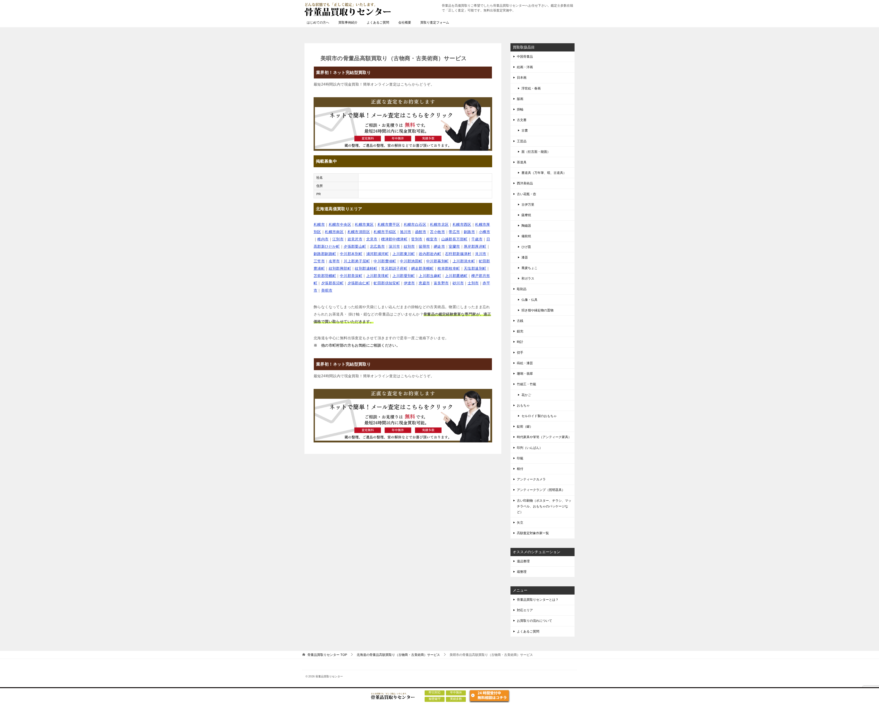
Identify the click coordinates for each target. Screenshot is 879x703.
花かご (526, 395)
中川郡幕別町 (437, 261)
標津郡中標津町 (394, 239)
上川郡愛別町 (403, 276)
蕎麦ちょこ (529, 268)
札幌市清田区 (358, 232)
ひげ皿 (526, 247)
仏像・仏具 (529, 300)
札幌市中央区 (340, 224)
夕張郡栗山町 (355, 246)
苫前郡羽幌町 (325, 276)
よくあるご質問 (378, 22)
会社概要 (404, 22)
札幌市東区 (364, 224)
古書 (524, 130)
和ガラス (527, 278)
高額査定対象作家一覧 (533, 533)
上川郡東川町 (403, 254)
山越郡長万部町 (454, 239)
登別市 (416, 239)
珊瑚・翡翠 (525, 373)
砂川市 (458, 283)
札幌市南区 (334, 232)
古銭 (520, 321)
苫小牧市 (437, 232)
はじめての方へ (318, 22)
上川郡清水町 (464, 261)
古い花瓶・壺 (526, 194)
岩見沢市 (355, 239)
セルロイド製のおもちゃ (539, 416)
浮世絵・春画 (531, 88)
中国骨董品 (525, 56)
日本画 (521, 77)
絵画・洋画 (525, 67)
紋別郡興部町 (340, 268)
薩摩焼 (526, 215)
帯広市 (454, 232)
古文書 (521, 120)
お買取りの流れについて (534, 620)
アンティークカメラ (531, 479)
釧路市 (469, 232)
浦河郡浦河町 (377, 254)
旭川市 (405, 232)
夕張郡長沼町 (332, 283)
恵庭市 (424, 283)
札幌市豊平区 (388, 224)
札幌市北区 (439, 224)
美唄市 (326, 290)
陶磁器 (526, 225)
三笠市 (319, 261)
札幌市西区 (462, 224)
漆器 (524, 257)
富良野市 (441, 283)
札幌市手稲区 (385, 232)
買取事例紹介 (348, 22)
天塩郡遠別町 (475, 268)
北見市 (371, 239)
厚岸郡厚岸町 (475, 246)
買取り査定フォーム (434, 22)
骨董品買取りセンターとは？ (538, 599)
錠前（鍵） (525, 426)
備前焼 (526, 236)
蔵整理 (521, 572)
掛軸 (520, 109)
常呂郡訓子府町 (394, 268)
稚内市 (322, 239)
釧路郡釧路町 (325, 254)
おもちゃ (523, 405)
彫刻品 (521, 289)
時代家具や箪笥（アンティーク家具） (544, 437)
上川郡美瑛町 (377, 276)
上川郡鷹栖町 (456, 276)
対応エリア (525, 610)
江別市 (338, 239)
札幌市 (319, 224)
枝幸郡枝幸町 (448, 268)
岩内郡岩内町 (430, 254)
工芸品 (521, 141)
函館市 (420, 232)
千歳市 (477, 239)
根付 (520, 469)
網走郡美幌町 (422, 268)
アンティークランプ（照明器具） (541, 490)
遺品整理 (523, 561)
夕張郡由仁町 (358, 283)
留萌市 (424, 246)
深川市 (394, 246)
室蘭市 (454, 246)
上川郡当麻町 (430, 276)
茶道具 (521, 162)
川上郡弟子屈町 (357, 261)
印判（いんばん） (530, 448)
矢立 (520, 522)
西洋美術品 (525, 183)
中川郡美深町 (351, 276)
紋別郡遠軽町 (366, 268)
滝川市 (480, 254)
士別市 (473, 283)
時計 (520, 342)
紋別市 (409, 246)
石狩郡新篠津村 (458, 254)
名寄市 (334, 261)
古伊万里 (527, 204)
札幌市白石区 (415, 224)
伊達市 (409, 283)
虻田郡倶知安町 (387, 283)
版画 (520, 99)
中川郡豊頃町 (385, 261)
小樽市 (484, 232)
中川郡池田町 (411, 261)
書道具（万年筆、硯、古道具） (543, 173)
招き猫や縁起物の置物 (537, 310)
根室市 (431, 239)
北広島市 (377, 246)
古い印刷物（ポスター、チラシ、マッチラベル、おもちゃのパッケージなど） (544, 506)
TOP (327, 655)
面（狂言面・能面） (535, 152)
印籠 (520, 458)
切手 (520, 352)
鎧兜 (520, 331)
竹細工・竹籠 (526, 384)
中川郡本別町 (351, 254)
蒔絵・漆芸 (525, 363)
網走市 (439, 246)
